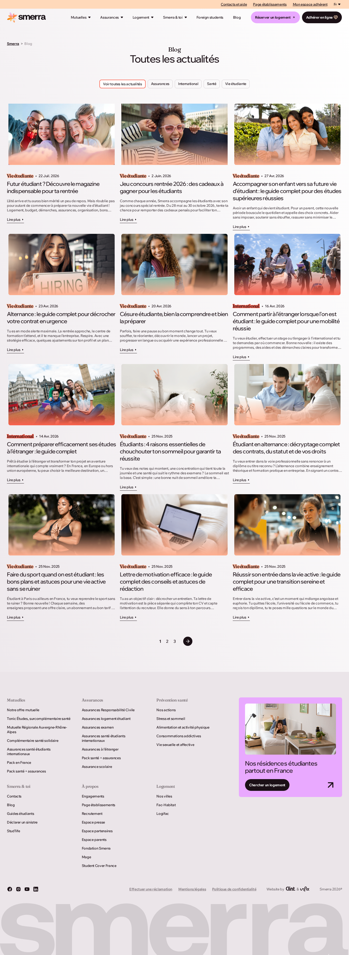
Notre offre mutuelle (23, 710)
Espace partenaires (97, 831)
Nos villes (164, 796)
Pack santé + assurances (26, 771)
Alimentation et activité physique (182, 727)
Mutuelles (79, 17)
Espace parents (94, 839)
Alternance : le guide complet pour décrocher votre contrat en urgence (61, 317)
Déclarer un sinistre (22, 822)
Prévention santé (172, 700)
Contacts (14, 796)
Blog (237, 17)
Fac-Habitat (166, 805)
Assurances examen (98, 727)
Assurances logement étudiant (106, 718)
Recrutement (92, 813)
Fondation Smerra (96, 848)
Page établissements (269, 4)
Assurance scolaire (97, 766)
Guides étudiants (20, 813)
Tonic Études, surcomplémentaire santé (39, 718)
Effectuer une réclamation (150, 889)
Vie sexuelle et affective (175, 744)
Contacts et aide (234, 4)
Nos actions (166, 710)
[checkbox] (160, 84)
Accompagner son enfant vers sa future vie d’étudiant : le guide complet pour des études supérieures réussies (287, 191)
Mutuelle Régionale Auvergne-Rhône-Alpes (37, 729)
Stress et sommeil (170, 718)
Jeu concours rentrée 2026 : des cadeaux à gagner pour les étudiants (171, 187)
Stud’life (13, 831)
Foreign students (209, 17)
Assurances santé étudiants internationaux (29, 751)
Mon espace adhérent (310, 4)
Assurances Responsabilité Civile (108, 710)
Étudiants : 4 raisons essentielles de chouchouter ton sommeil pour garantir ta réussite (170, 451)
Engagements (93, 796)
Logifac (162, 813)
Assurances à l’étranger (100, 749)
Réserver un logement (273, 17)
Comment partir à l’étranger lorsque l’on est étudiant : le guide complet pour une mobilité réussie (286, 321)
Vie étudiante (20, 176)
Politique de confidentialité (234, 889)
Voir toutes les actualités (122, 84)
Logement (141, 17)
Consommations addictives (178, 736)
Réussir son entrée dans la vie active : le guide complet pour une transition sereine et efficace (286, 581)
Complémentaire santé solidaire (32, 740)
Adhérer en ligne (319, 17)
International (246, 306)
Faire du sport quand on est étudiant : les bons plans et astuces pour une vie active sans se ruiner (56, 581)
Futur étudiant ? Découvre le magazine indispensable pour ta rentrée (53, 187)
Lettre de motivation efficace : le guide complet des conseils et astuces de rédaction (166, 581)
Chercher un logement (267, 785)
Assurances (109, 17)
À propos (90, 786)
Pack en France (19, 762)
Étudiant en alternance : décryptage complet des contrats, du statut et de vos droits (286, 448)
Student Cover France (99, 865)
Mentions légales (192, 889)
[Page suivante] (187, 641)
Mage (86, 857)
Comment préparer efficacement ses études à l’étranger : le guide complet (61, 448)
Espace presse (93, 822)
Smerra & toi (173, 17)
